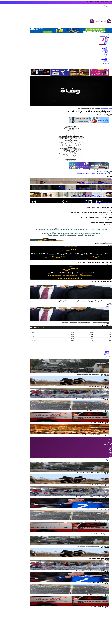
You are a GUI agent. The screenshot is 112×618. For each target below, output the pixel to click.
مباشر (107, 37)
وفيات (102, 108)
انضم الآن (110, 3)
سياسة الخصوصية (103, 36)
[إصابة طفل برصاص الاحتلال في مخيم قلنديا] (69, 421)
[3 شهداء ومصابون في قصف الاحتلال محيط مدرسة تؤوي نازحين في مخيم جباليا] (69, 397)
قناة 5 (105, 43)
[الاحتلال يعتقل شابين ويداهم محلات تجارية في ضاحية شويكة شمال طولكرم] (69, 471)
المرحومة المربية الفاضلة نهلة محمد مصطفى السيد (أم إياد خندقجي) (95, 262)
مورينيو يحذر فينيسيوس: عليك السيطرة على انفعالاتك (98, 508)
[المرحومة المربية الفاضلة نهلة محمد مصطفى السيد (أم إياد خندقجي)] (71, 259)
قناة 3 (105, 41)
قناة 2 (104, 40)
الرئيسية (107, 35)
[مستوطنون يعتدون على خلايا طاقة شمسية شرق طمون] (69, 409)
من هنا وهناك (106, 54)
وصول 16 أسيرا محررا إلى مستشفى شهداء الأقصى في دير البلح (92, 196)
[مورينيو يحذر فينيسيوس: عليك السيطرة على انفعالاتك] (69, 507)
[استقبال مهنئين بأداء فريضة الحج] (71, 240)
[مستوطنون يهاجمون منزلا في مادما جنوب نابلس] (69, 385)
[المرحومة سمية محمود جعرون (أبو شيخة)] (71, 279)
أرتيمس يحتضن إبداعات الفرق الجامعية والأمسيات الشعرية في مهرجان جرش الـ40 (85, 189)
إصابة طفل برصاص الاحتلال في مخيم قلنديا (100, 422)
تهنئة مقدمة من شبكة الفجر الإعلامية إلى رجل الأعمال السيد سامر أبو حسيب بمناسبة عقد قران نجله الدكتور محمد (83, 301)
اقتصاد (105, 57)
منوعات (105, 61)
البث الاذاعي (106, 63)
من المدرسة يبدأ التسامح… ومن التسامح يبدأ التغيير (95, 183)
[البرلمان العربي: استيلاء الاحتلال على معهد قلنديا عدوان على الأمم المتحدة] (69, 433)
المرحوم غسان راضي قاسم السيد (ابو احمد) (98, 202)
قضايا (105, 60)
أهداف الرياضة (106, 53)
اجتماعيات (106, 108)
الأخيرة (108, 460)
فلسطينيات (104, 51)
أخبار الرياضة (104, 48)
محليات (105, 52)
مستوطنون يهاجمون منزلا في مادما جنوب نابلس (99, 386)
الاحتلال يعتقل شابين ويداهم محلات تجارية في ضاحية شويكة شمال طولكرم (93, 374)
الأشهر (107, 459)
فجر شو (104, 44)
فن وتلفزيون (104, 59)
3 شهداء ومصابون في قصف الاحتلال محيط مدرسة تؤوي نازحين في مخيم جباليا (92, 398)
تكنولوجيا (105, 58)
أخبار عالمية (104, 50)
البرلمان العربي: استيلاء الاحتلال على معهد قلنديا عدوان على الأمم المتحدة (94, 434)
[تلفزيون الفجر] (95, 22)
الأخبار (108, 46)
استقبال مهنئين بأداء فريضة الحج (103, 243)
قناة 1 (105, 38)
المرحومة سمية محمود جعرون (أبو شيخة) (101, 281)
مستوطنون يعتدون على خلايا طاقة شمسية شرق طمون (97, 410)
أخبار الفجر (105, 49)
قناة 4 (105, 42)
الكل (106, 47)
